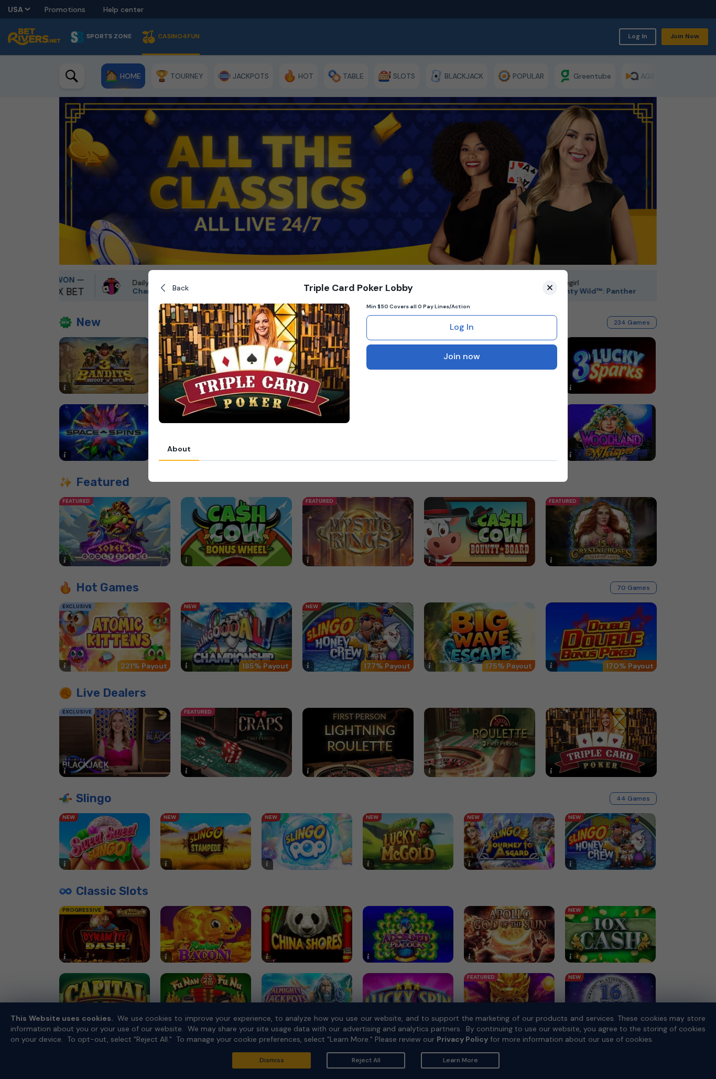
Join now (461, 356)
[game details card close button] (550, 287)
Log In (462, 326)
